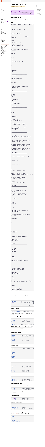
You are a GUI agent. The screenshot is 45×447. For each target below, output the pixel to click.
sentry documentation (15, 413)
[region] (22, 157)
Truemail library (23, 384)
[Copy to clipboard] (32, 24)
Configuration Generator (15, 12)
